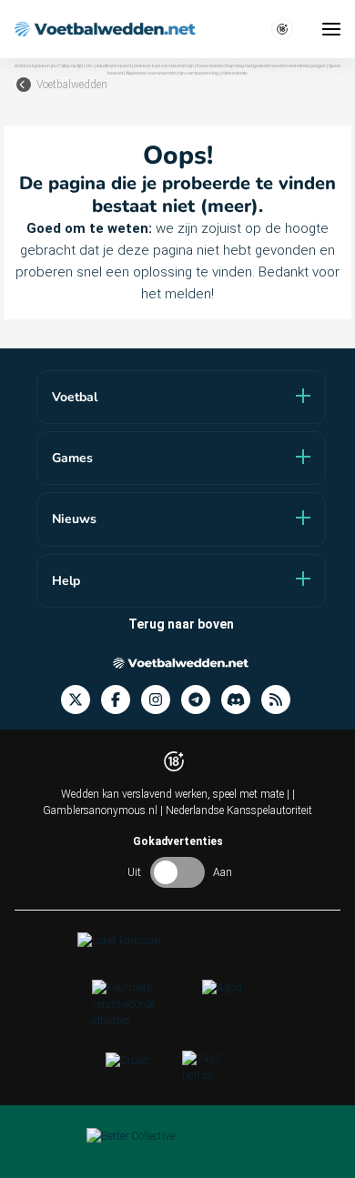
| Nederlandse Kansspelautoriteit (236, 810)
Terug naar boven (181, 624)
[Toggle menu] (331, 29)
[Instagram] (161, 700)
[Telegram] (201, 700)
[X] (81, 700)
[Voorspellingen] (281, 700)
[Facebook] (121, 700)
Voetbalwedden (71, 84)
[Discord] (241, 700)
